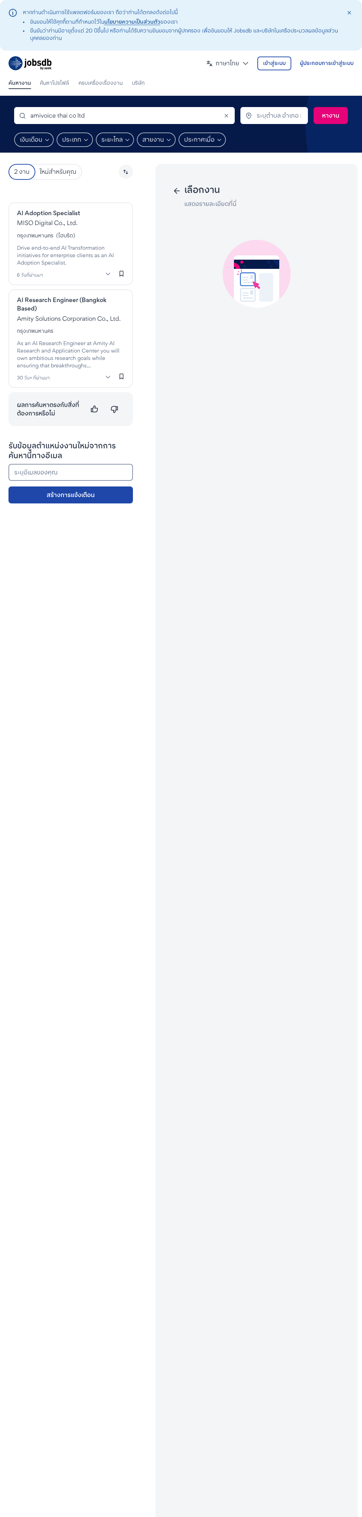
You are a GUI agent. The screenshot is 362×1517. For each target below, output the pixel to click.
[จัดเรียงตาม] (126, 172)
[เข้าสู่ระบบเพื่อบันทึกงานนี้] (122, 274)
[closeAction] (349, 12)
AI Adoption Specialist (48, 213)
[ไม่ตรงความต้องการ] (114, 409)
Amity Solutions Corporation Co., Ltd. (69, 318)
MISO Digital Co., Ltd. (47, 222)
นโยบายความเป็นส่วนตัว (132, 21)
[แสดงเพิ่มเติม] (108, 274)
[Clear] (226, 115)
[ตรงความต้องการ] (94, 409)
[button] (227, 63)
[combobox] (124, 115)
